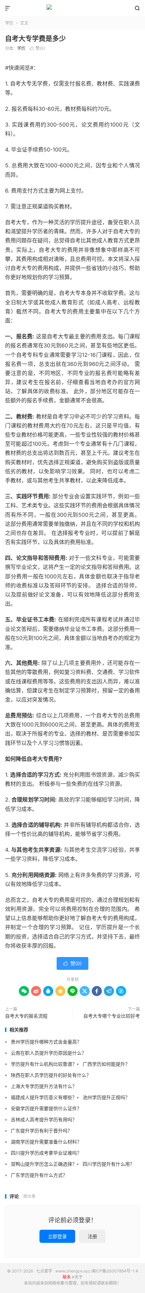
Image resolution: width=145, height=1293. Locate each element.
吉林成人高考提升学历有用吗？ (44, 1119)
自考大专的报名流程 (26, 1016)
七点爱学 (72, 8)
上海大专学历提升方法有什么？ (44, 1086)
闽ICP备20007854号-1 (113, 1270)
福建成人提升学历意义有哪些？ (44, 1097)
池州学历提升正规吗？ (106, 1097)
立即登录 (57, 1236)
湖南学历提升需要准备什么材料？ (46, 1142)
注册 (92, 1236)
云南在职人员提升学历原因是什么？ (48, 1053)
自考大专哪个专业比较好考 (111, 1016)
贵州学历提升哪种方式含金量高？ (46, 1042)
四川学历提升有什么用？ (109, 1164)
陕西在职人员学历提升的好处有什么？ (51, 1075)
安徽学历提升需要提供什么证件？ (46, 1108)
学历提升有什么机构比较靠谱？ (44, 1064)
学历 (9, 23)
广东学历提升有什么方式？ (39, 1175)
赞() (37, 48)
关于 (79, 1277)
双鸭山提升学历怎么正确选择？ (44, 1164)
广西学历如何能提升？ (106, 1064)
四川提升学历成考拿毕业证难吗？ (46, 1153)
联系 (67, 1277)
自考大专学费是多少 (35, 39)
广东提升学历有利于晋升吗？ (41, 1130)
